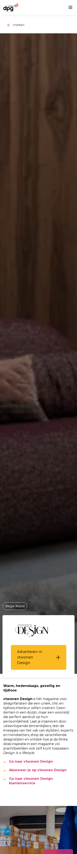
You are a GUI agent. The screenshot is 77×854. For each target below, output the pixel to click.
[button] (38, 657)
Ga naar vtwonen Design (31, 761)
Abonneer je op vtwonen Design (38, 770)
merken (18, 25)
